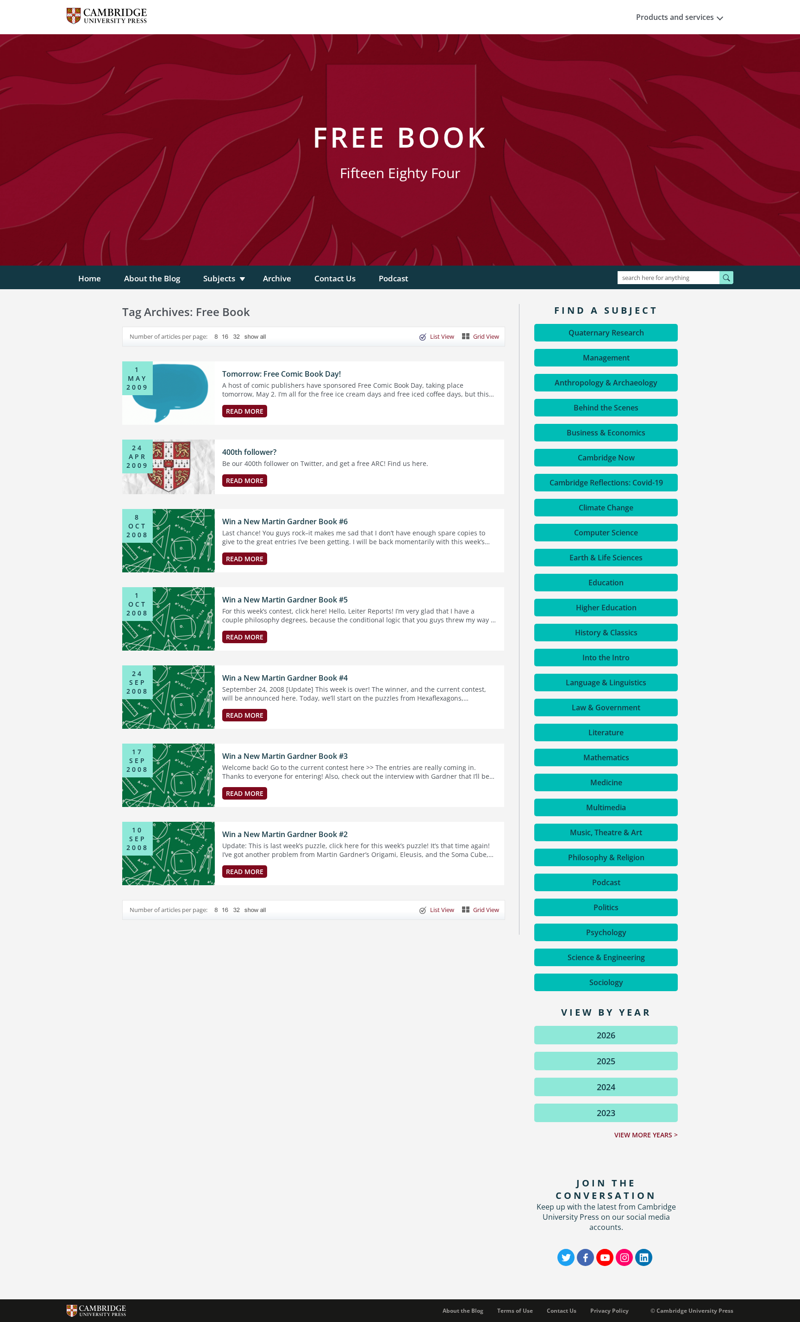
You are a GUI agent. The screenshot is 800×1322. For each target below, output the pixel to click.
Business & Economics (606, 433)
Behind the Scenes (606, 408)
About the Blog (152, 278)
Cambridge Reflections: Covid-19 (606, 483)
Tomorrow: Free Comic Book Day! (281, 374)
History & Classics (606, 632)
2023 (606, 1112)
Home (89, 278)
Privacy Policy (609, 1311)
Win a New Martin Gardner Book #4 (285, 678)
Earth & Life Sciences (606, 557)
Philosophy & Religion (606, 857)
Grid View (486, 336)
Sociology (606, 982)
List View (442, 336)
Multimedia (606, 807)
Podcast (393, 278)
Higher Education (606, 607)
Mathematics (606, 757)
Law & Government (606, 707)
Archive (277, 278)
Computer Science (606, 533)
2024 (606, 1086)
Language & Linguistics (606, 682)
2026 (606, 1035)
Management (606, 358)
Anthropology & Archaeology (606, 383)
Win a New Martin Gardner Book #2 (285, 834)
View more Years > (646, 1134)
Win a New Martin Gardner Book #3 (285, 756)
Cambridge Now (606, 458)
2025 (606, 1061)
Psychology (606, 932)
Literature (606, 732)
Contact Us (335, 278)
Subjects (219, 278)
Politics (606, 907)
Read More (244, 411)
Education (606, 582)
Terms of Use (515, 1311)
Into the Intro (606, 657)
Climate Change (606, 508)
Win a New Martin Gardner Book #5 (285, 600)
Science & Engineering (606, 957)
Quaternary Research (606, 333)
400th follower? (249, 452)
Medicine (606, 782)
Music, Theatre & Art (606, 832)
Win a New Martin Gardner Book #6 (285, 521)
